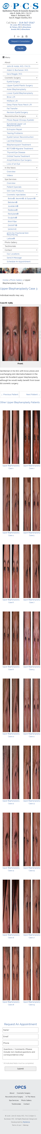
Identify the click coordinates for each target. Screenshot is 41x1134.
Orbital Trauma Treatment (18, 156)
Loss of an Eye (13, 164)
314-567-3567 (27, 22)
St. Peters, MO (15, 27)
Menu (7, 57)
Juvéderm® (13, 206)
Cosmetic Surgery (13, 78)
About (7, 62)
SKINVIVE (12, 229)
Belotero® (12, 202)
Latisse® (11, 238)
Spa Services (10, 179)
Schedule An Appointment (18, 261)
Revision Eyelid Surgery (17, 112)
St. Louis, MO (15, 25)
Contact (8, 250)
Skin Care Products (15, 191)
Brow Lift (11, 97)
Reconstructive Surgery (15, 116)
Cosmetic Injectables (16, 195)
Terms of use (16, 1125)
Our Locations (13, 254)
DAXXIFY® (12, 225)
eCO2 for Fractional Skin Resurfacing (17, 234)
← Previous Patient (9, 394)
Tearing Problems (15, 133)
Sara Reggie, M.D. (14, 74)
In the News (10, 168)
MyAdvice (26, 1122)
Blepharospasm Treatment (19, 145)
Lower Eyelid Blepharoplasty (20, 93)
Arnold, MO (15, 29)
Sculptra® (12, 218)
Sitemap (25, 1125)
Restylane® (13, 214)
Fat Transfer (12, 108)
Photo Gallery (11, 242)
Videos (10, 175)
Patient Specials (14, 187)
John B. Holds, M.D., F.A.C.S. (18, 66)
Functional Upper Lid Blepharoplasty (16, 125)
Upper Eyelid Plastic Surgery (20, 85)
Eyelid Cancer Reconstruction (20, 137)
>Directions (26, 25)
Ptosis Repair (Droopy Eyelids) (20, 120)
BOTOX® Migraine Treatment (20, 148)
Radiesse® (13, 210)
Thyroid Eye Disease (16, 152)
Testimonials (10, 246)
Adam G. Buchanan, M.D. (17, 70)
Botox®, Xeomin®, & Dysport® (21, 198)
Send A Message (14, 258)
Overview (11, 171)
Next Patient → (33, 394)
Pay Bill (20, 48)
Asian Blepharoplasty (16, 89)
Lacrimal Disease (14, 141)
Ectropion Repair (14, 129)
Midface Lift (12, 101)
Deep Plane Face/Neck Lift (19, 105)
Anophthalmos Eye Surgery (19, 160)
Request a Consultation (20, 41)
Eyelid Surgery (13, 82)
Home (5, 280)
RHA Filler (12, 221)
